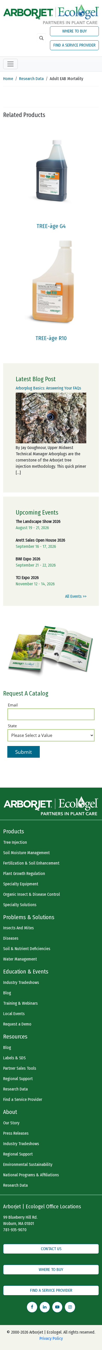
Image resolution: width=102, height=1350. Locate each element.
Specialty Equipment (20, 883)
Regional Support (18, 1078)
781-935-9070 (14, 1229)
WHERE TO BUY (74, 31)
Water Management (20, 959)
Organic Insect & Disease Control (31, 894)
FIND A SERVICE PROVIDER (74, 45)
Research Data (31, 78)
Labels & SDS (14, 1057)
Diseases (10, 938)
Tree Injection (15, 842)
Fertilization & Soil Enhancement (31, 863)
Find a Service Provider (22, 1099)
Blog (7, 992)
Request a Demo (17, 1024)
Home (8, 78)
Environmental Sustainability (27, 1164)
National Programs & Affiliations (31, 1174)
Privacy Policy (51, 1338)
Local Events (14, 1013)
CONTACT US (51, 1248)
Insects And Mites (18, 927)
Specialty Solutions (19, 904)
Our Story (11, 1122)
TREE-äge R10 (51, 338)
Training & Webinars (20, 1003)
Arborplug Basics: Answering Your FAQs (48, 388)
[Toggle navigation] (10, 64)
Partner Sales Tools (19, 1068)
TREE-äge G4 (51, 226)
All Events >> (75, 596)
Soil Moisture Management (26, 852)
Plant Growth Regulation (24, 873)
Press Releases (16, 1133)
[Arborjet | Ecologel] (51, 13)
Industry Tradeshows (21, 982)
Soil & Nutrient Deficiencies (26, 948)
